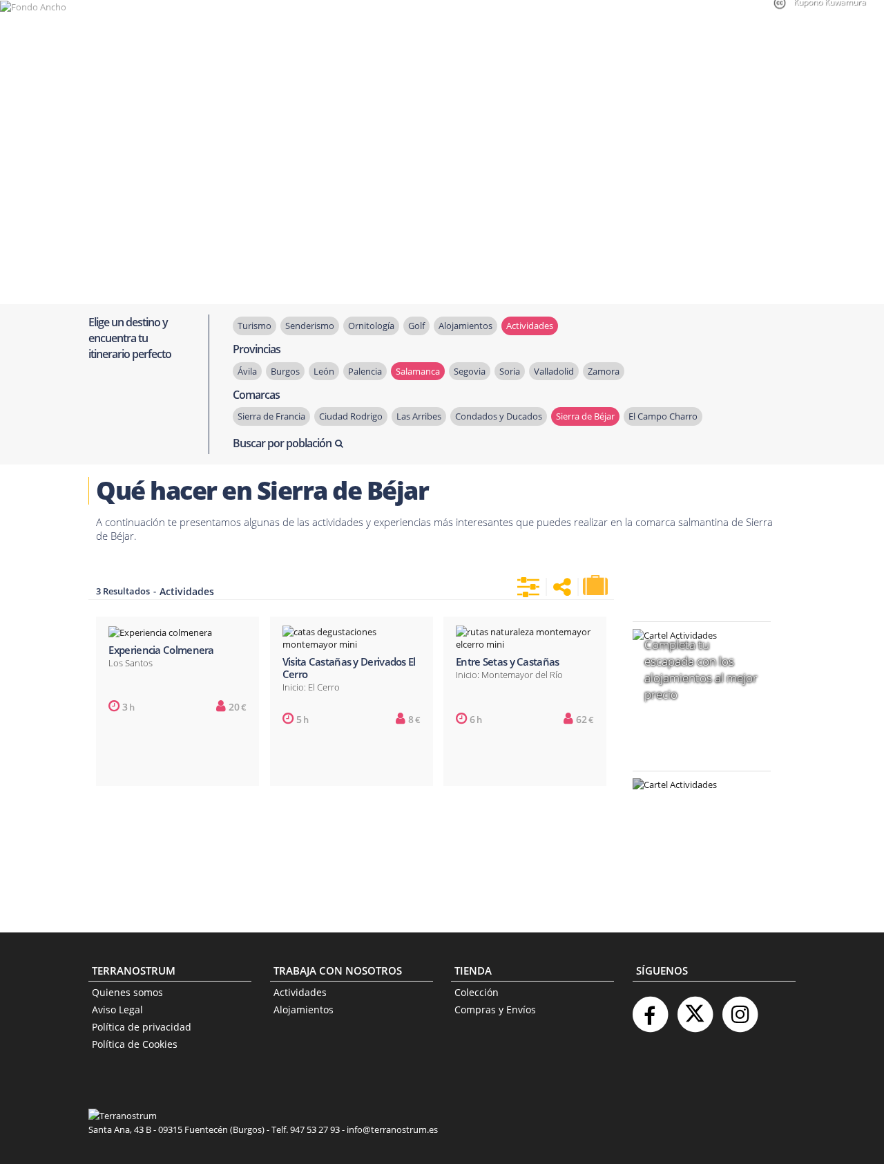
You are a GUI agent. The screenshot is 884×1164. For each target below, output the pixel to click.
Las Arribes (418, 416)
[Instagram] (739, 1009)
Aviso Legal (117, 1009)
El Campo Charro (663, 416)
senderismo (309, 325)
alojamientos (465, 325)
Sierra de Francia (271, 416)
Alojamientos (303, 1009)
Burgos (285, 371)
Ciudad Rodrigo (351, 416)
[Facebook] (650, 1009)
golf (416, 325)
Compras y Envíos (495, 1009)
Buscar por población (282, 443)
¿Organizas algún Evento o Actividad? (694, 802)
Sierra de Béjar (585, 416)
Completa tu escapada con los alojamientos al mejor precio (701, 670)
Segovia (470, 371)
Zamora (603, 371)
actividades (529, 325)
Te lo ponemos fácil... (693, 872)
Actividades (300, 992)
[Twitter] (695, 1009)
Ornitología (371, 325)
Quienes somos (127, 992)
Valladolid (554, 371)
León (324, 371)
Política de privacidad (141, 1026)
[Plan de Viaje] (597, 585)
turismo (254, 325)
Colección (476, 992)
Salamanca (418, 371)
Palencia (365, 371)
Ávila (247, 371)
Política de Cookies (134, 1044)
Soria (509, 371)
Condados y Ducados (498, 416)
